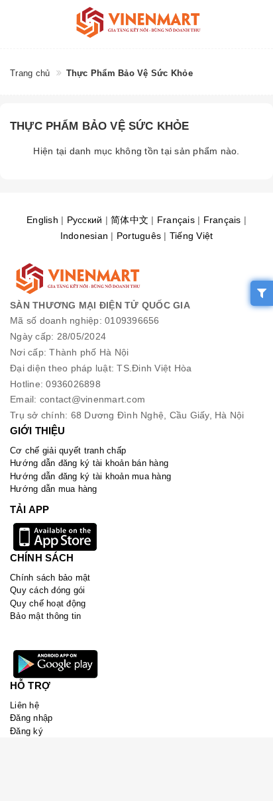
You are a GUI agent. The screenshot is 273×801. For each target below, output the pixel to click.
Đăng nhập (31, 718)
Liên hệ (24, 705)
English (42, 219)
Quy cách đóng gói (47, 590)
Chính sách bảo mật (50, 578)
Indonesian (84, 235)
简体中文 (129, 219)
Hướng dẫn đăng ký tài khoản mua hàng (90, 476)
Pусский (85, 219)
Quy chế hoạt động (47, 603)
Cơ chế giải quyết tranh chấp (68, 450)
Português (139, 235)
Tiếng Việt (191, 235)
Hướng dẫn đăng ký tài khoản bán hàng (89, 463)
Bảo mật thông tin (45, 616)
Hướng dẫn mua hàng (53, 489)
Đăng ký (26, 731)
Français (176, 219)
